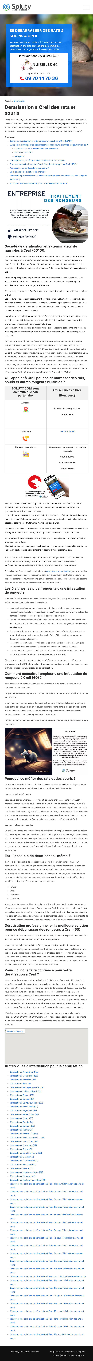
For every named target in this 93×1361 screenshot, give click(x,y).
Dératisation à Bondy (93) (21, 1122)
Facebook (69, 1351)
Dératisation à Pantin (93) (21, 1130)
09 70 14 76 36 (41, 78)
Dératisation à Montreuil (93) (23, 1164)
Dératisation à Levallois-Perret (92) (26, 1153)
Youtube (59, 1351)
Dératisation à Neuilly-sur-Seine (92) (26, 1172)
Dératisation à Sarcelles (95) (23, 1079)
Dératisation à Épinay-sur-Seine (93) (26, 1103)
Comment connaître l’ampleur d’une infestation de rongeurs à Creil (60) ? (43, 164)
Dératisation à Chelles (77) (22, 1157)
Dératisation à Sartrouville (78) (24, 1133)
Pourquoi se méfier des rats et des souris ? (29, 168)
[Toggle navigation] (86, 7)
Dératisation (19, 101)
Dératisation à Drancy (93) (22, 1095)
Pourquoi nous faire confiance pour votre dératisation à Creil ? (38, 183)
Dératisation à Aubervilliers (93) (24, 1114)
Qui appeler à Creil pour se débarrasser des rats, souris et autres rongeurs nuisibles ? (49, 145)
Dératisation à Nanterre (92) (22, 1176)
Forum (64, 1355)
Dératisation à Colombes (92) (23, 1145)
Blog (52, 1351)
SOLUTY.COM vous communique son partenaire (36, 148)
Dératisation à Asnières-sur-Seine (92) (27, 1137)
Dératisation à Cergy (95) (21, 1118)
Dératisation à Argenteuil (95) (23, 1110)
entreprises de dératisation (58, 571)
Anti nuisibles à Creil (24, 152)
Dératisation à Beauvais (20, 1083)
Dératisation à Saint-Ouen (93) (24, 1141)
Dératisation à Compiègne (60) (24, 1076)
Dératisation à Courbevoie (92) (24, 1160)
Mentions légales (76, 1355)
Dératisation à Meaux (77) (21, 1168)
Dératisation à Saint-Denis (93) (24, 1106)
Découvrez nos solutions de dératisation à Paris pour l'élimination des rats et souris (48, 1276)
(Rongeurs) (19, 156)
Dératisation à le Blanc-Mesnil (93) (25, 1091)
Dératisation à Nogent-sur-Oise (24, 1072)
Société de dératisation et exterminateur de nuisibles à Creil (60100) (41, 141)
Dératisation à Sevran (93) (22, 1099)
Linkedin (55, 1355)
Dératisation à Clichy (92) (21, 1149)
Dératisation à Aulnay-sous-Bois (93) (26, 1087)
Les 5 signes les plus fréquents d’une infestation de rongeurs (37, 160)
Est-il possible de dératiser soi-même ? (27, 172)
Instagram (80, 1351)
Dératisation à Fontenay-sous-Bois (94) (28, 1180)
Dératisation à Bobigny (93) (22, 1126)
